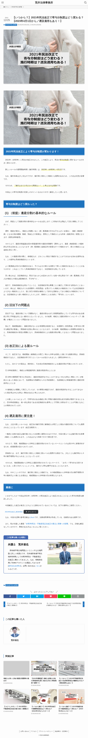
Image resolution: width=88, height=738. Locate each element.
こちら (31, 517)
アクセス (34, 731)
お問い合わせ (24, 731)
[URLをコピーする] (77, 596)
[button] (10, 596)
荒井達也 (15, 640)
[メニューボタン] (2, 2)
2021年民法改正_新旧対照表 (13, 512)
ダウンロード (32, 512)
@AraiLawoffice (14, 566)
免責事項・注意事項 (61, 731)
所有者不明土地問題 (11, 24)
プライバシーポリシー (46, 731)
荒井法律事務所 (44, 2)
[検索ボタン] (85, 2)
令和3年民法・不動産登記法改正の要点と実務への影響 (47, 524)
